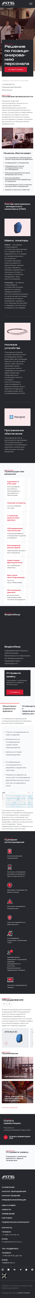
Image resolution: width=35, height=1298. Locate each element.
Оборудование (12, 999)
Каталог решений (9, 1107)
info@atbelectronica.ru (12, 1242)
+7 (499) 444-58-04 (10, 1235)
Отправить (15, 692)
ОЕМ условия (8, 1205)
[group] (15, 1038)
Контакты (7, 1227)
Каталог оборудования (14, 1191)
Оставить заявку (15, 69)
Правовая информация (14, 1200)
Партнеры (7, 1218)
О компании (8, 1187)
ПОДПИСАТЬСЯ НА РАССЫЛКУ (15, 1222)
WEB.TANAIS (24, 1293)
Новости (6, 1209)
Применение (8, 1214)
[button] (5, 1004)
